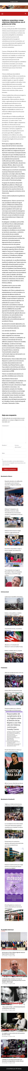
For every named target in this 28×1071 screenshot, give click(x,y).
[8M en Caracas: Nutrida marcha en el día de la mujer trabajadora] (14, 789)
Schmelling (5, 955)
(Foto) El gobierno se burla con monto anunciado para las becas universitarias (13, 906)
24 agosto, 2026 (12, 955)
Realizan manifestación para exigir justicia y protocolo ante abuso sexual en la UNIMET (14, 866)
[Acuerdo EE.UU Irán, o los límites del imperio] (14, 636)
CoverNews (10, 1068)
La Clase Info (5, 26)
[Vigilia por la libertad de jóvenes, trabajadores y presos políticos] (14, 813)
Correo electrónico (18, 446)
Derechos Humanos (11, 975)
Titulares (4, 948)
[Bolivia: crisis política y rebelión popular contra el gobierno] (14, 620)
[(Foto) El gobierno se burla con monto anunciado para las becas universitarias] (14, 915)
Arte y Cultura (9, 1003)
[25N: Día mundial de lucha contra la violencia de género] (14, 681)
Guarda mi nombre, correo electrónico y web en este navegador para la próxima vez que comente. (13, 462)
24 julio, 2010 (12, 26)
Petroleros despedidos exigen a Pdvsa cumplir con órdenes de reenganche (13, 550)
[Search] (25, 13)
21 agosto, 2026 (12, 1010)
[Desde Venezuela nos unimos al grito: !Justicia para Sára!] (14, 766)
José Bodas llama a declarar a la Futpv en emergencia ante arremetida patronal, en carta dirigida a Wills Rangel (13, 980)
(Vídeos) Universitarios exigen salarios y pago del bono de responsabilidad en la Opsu (13, 532)
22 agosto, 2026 (12, 983)
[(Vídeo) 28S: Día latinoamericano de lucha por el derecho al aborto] (14, 699)
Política (14, 948)
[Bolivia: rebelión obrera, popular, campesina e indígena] (14, 657)
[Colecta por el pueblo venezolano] (14, 603)
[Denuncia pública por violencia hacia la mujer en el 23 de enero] (14, 728)
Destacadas (9, 948)
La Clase (4, 1003)
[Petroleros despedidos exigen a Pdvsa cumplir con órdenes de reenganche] (14, 560)
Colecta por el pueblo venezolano (14, 596)
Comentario (5, 425)
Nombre (4, 445)
